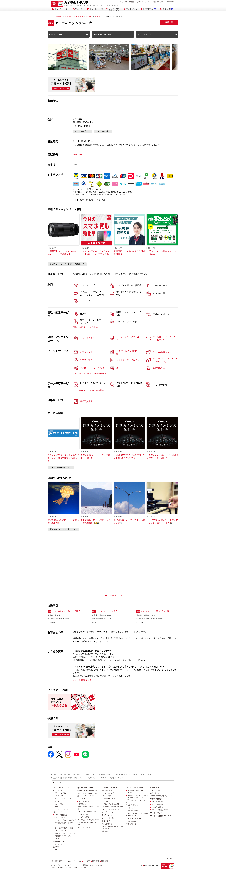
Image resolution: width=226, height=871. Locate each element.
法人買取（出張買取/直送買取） (113, 807)
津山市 (97, 17)
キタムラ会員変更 (157, 804)
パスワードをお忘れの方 (159, 810)
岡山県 (89, 17)
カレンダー (56, 839)
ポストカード (57, 812)
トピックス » (107, 821)
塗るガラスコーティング (85, 796)
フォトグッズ (57, 844)
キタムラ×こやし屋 (83, 827)
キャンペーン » (107, 815)
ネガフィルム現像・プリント (64, 798)
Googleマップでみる (113, 595)
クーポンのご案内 (83, 814)
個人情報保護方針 (58, 861)
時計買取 (106, 801)
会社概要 (124, 2)
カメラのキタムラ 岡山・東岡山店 (66, 611)
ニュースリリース (74, 861)
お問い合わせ (141, 2)
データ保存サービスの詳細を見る (88, 390)
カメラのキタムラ (156, 790)
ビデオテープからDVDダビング (65, 820)
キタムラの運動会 (132, 805)
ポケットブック (60, 807)
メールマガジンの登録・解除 (87, 812)
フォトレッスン (131, 808)
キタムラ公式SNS (83, 817)
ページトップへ (169, 858)
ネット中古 (107, 796)
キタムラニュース (107, 812)
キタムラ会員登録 (157, 802)
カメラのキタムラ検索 (74, 17)
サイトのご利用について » (160, 816)
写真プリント (57, 790)
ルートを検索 (103, 131)
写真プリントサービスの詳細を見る (89, 373)
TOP (49, 17)
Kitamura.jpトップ (60, 782)
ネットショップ (107, 790)
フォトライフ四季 (132, 810)
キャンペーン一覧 (107, 818)
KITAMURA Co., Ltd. (64, 867)
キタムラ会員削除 (157, 807)
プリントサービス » (60, 787)
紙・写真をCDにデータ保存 (64, 828)
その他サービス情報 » (85, 787)
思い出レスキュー (59, 818)
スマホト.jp (81, 798)
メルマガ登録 (169, 2)
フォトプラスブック (61, 804)
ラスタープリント (60, 796)
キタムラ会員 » (156, 799)
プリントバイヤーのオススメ (111, 809)
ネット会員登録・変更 (155, 2)
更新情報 (105, 831)
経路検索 (169, 22)
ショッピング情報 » (109, 787)
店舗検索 (58, 17)
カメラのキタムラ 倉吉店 (107, 611)
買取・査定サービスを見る (85, 327)
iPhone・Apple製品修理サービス (88, 790)
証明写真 (56, 847)
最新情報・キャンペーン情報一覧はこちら (67, 264)
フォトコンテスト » (133, 818)
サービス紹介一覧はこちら (61, 468)
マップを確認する (82, 131)
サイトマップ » (156, 813)
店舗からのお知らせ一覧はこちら (63, 529)
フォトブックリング (61, 809)
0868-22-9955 (78, 154)
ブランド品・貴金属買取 (111, 804)
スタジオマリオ (84, 801)
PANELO (56, 850)
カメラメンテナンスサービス (87, 793)
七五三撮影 (82, 804)
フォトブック (57, 801)
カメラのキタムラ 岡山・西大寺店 (155, 611)
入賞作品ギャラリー (132, 824)
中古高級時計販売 (109, 798)
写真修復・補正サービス (63, 836)
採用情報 (132, 2)
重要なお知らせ (107, 824)
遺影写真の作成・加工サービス (65, 833)
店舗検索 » (154, 787)
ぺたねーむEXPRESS (60, 841)
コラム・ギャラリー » (134, 787)
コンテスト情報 (131, 821)
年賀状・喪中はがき (61, 815)
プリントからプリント (62, 831)
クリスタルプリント (61, 793)
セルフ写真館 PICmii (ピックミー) (88, 820)
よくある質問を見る (82, 680)
